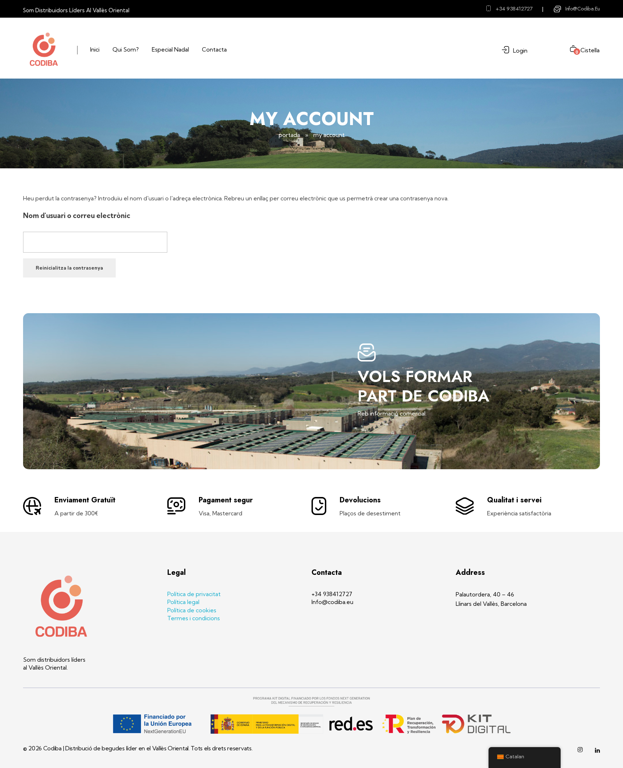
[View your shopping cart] (570, 49)
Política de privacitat (194, 594)
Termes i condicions (193, 618)
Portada (289, 134)
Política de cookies (191, 610)
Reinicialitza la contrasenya (69, 268)
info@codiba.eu (582, 9)
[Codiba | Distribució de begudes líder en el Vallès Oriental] (44, 49)
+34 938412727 (514, 9)
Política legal (183, 601)
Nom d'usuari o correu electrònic (76, 215)
